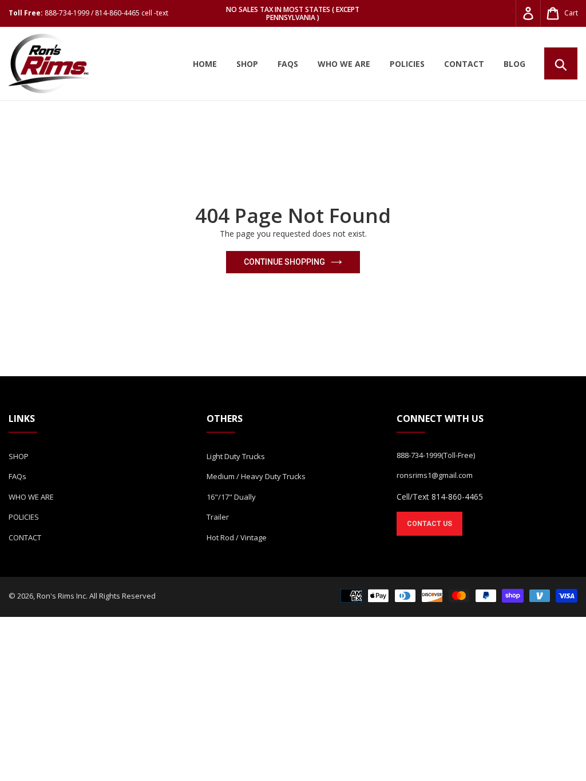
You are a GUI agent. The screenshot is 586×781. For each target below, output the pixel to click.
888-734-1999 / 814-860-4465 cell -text (106, 13)
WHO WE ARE (31, 497)
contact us (429, 524)
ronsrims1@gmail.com (435, 475)
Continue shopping (284, 261)
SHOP (19, 456)
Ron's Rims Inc (61, 596)
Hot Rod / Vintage (237, 537)
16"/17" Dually (231, 497)
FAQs (17, 476)
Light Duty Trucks (236, 456)
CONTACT (25, 537)
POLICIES (24, 517)
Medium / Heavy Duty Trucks (256, 476)
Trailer (218, 517)
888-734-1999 (419, 455)
